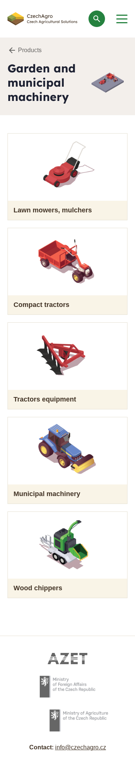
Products (30, 50)
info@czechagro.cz (80, 747)
